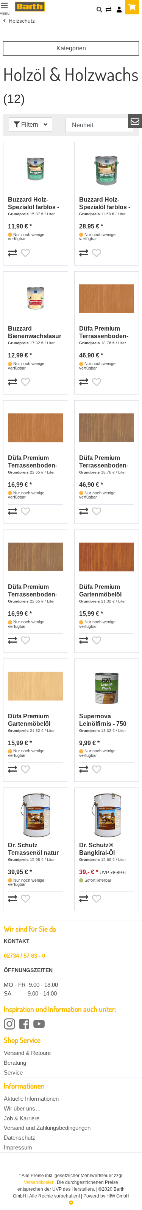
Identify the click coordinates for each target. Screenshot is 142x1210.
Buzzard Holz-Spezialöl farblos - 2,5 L (104, 203)
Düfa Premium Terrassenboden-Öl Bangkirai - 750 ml (33, 591)
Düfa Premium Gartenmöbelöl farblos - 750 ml (29, 720)
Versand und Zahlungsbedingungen (47, 1128)
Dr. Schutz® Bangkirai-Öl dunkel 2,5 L (97, 849)
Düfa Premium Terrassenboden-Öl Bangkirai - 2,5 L (106, 462)
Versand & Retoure (27, 1053)
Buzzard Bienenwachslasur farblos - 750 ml (34, 332)
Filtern (30, 124)
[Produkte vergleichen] (108, 10)
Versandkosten (39, 1182)
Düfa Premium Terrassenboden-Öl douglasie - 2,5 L (106, 332)
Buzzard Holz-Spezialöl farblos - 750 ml (33, 203)
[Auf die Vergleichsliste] (13, 253)
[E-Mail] (135, 121)
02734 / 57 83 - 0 (24, 955)
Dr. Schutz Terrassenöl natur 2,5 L (33, 849)
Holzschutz (20, 21)
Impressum (18, 1147)
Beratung (15, 1062)
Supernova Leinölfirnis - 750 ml (102, 720)
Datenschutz (19, 1137)
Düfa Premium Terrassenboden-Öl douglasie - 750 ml (33, 462)
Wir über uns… (22, 1108)
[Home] (30, 6)
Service (13, 1072)
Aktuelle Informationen (31, 1098)
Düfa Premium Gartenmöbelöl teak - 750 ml (100, 591)
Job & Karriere (21, 1118)
